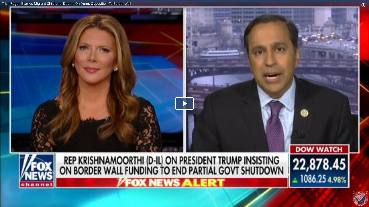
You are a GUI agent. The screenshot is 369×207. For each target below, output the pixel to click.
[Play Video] (184, 103)
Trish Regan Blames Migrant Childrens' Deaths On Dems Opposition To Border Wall (66, 4)
